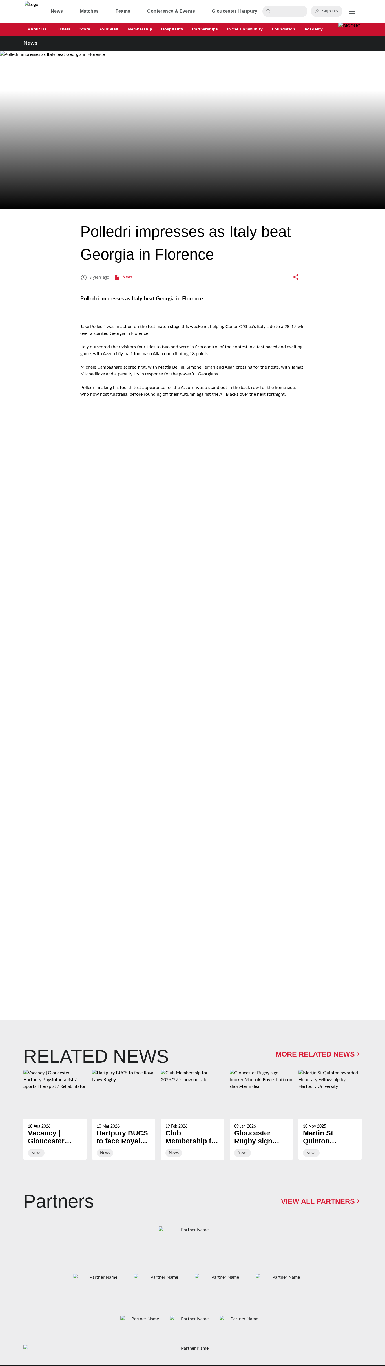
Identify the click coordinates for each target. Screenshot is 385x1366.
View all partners (318, 1201)
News (30, 43)
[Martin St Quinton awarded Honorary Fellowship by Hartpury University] (330, 1115)
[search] (269, 11)
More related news (315, 1054)
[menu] (352, 11)
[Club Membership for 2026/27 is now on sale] (192, 1115)
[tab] (57, 11)
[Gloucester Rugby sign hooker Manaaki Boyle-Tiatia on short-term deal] (261, 1115)
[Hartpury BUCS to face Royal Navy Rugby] (123, 1115)
